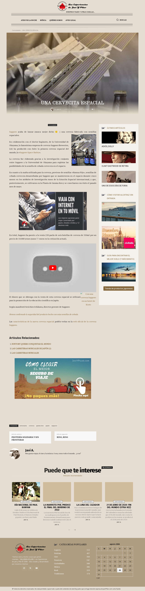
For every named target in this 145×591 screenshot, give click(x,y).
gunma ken (40, 426)
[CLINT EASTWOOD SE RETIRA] (119, 157)
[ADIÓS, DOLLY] (119, 137)
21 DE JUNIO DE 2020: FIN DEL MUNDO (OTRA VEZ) (119, 506)
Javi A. (59, 109)
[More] (96, 118)
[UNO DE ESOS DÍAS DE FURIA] (119, 177)
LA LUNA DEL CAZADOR (88, 504)
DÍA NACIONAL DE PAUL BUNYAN (26, 506)
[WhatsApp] (91, 118)
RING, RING (62, 437)
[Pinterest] (86, 118)
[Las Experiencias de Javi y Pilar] (72, 6)
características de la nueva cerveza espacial (33, 321)
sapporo (54, 426)
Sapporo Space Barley (29, 152)
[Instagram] (24, 568)
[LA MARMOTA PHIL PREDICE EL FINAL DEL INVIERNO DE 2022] (57, 492)
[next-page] (74, 530)
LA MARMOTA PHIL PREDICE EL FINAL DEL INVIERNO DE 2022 (57, 507)
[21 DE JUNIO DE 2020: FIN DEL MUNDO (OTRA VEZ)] (119, 492)
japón (48, 426)
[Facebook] (76, 118)
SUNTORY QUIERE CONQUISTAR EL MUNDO (31, 344)
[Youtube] (36, 568)
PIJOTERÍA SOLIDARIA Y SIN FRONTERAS (25, 438)
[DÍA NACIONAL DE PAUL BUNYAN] (26, 492)
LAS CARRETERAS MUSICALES (25, 353)
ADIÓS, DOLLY (108, 146)
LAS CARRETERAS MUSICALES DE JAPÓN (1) (31, 348)
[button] (121, 20)
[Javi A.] (52, 109)
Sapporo (13, 131)
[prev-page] (69, 530)
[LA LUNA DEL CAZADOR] (88, 492)
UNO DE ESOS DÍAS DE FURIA (114, 185)
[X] (81, 118)
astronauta (23, 426)
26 (110, 570)
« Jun (98, 578)
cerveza (31, 426)
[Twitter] (30, 568)
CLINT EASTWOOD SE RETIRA (115, 166)
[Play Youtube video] (52, 267)
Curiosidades (52, 125)
